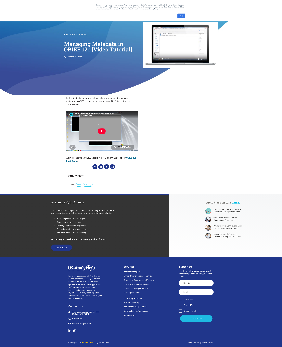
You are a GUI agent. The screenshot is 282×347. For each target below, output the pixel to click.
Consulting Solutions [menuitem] (133, 298)
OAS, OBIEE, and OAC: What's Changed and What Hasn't (225, 218)
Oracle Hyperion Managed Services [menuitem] (138, 276)
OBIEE (73, 34)
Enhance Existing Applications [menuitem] (136, 311)
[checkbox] (196, 299)
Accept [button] (181, 16)
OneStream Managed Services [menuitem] (136, 288)
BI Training (82, 34)
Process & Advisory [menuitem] (131, 302)
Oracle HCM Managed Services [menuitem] (136, 284)
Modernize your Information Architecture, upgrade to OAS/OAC (227, 235)
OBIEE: (236, 202)
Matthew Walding (74, 56)
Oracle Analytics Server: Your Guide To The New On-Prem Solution (227, 227)
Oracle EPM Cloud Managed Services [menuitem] (139, 280)
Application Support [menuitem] (132, 271)
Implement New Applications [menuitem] (135, 307)
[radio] (196, 299)
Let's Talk (61, 247)
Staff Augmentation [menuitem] (132, 292)
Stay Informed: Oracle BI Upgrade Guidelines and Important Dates (227, 210)
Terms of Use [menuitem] (193, 343)
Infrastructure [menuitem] (129, 315)
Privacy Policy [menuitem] (206, 343)
